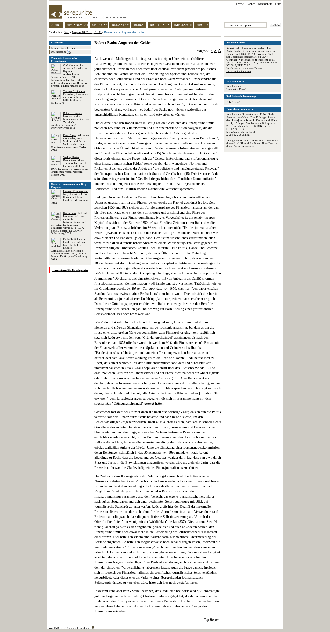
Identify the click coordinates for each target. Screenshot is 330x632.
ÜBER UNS (99, 25)
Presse (240, 4)
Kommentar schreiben (63, 47)
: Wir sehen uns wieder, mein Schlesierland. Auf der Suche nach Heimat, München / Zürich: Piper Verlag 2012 (70, 142)
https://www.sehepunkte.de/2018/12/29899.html (241, 133)
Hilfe (278, 4)
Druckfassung (59, 51)
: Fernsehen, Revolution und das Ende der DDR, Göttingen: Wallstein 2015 (69, 97)
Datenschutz (265, 4)
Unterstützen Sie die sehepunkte (70, 270)
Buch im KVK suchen (238, 71)
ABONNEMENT (77, 25)
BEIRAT (139, 25)
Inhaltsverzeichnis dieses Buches (244, 68)
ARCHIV (203, 25)
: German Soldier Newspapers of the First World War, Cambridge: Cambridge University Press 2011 (70, 120)
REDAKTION (121, 25)
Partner (251, 4)
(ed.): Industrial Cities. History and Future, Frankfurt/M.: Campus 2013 (69, 197)
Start (66, 32)
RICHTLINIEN (160, 25)
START (56, 25)
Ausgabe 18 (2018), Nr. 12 (87, 32)
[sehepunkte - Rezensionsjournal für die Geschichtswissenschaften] (165, 12)
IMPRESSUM (183, 25)
